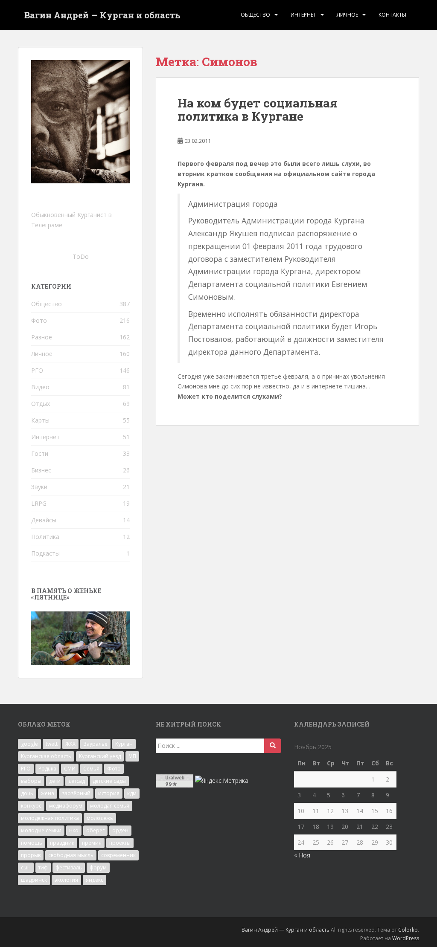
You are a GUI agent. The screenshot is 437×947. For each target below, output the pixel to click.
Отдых (40, 404)
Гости (39, 453)
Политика (45, 537)
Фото (39, 320)
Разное (41, 337)
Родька (47, 768)
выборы (31, 781)
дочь (27, 793)
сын (26, 867)
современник (118, 855)
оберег (95, 830)
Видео (40, 387)
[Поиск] (272, 745)
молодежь (100, 818)
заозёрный (76, 793)
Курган (124, 743)
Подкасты (45, 553)
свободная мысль (70, 855)
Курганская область (46, 756)
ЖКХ (70, 743)
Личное (347, 14)
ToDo (81, 256)
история (108, 793)
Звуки (39, 487)
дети (55, 781)
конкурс (31, 805)
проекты (120, 842)
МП (132, 756)
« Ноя (302, 855)
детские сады (109, 781)
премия (92, 842)
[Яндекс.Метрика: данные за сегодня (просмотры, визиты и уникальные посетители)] (221, 781)
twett (52, 743)
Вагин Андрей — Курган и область (102, 14)
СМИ (70, 768)
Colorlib (408, 929)
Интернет (303, 14)
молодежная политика (50, 818)
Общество (255, 14)
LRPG (39, 503)
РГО (37, 370)
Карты (40, 420)
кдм (132, 793)
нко (74, 830)
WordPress (405, 938)
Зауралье (95, 743)
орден (120, 830)
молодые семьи (41, 830)
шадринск (34, 879)
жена (47, 793)
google (29, 743)
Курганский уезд (100, 756)
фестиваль (68, 867)
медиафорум (65, 805)
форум (98, 867)
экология (66, 879)
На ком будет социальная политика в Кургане (258, 109)
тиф (43, 867)
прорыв (31, 855)
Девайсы (43, 520)
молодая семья (109, 805)
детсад (76, 781)
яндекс (94, 879)
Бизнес (41, 470)
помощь (31, 842)
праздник (62, 842)
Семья (91, 768)
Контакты (392, 14)
